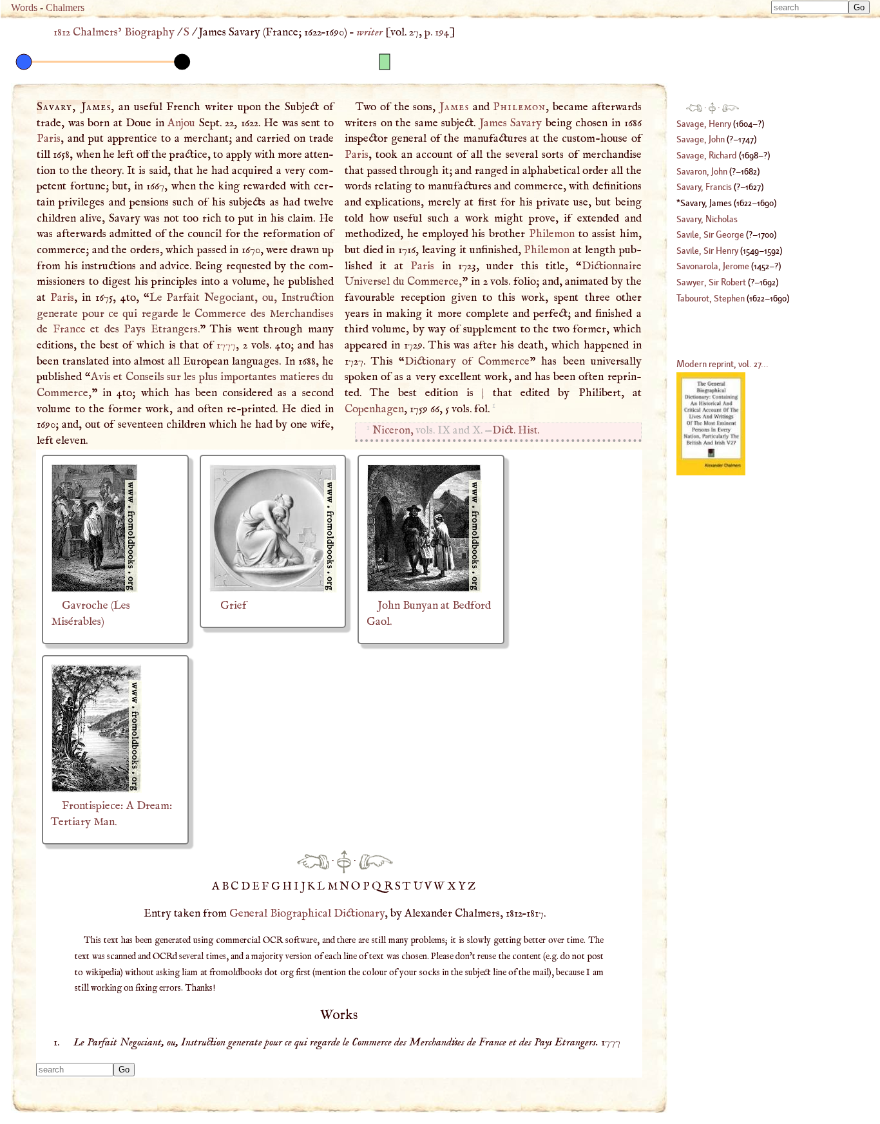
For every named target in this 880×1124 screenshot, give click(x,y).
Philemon (519, 107)
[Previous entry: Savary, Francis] (313, 861)
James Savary (510, 123)
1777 (226, 345)
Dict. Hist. (515, 430)
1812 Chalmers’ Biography (114, 32)
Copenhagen (374, 409)
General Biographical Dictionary (307, 913)
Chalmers (65, 7)
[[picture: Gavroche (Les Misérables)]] (94, 589)
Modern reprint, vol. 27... (722, 363)
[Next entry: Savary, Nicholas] (376, 861)
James (454, 107)
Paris (49, 138)
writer (369, 32)
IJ (300, 886)
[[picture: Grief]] (273, 589)
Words (24, 7)
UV (424, 886)
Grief (233, 605)
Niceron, (392, 430)
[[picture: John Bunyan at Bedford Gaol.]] (424, 589)
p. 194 (437, 32)
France (69, 329)
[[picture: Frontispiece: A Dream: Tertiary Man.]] (96, 790)
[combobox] (809, 7)
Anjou (181, 123)
